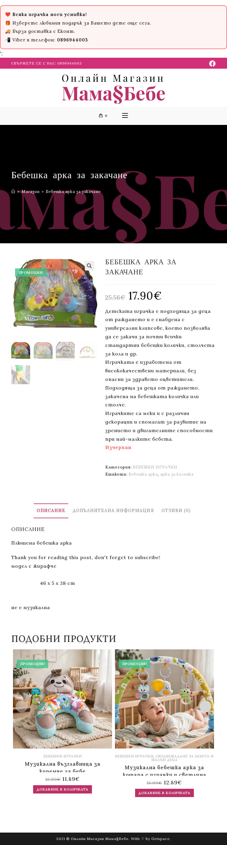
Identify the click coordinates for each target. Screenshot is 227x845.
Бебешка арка (143, 474)
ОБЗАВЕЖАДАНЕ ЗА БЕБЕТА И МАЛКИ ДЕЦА (182, 758)
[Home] (13, 191)
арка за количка (177, 474)
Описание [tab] (51, 510)
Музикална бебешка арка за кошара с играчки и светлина (164, 770)
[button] (89, 266)
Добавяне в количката (62, 789)
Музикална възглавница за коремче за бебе (62, 766)
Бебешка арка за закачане (73, 191)
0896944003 (69, 63)
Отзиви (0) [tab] (175, 510)
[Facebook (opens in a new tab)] (211, 63)
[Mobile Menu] (125, 116)
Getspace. (161, 838)
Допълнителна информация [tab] (113, 510)
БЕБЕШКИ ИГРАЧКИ (155, 467)
